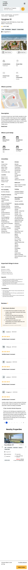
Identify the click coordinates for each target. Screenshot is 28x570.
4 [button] (14, 422)
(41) (8, 26)
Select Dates (21, 567)
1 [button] (6, 422)
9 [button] (21, 422)
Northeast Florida (8, 14)
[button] (11, 9)
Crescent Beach (4, 15)
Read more (4, 126)
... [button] (19, 422)
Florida (2, 14)
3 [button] (11, 422)
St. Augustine (15, 14)
